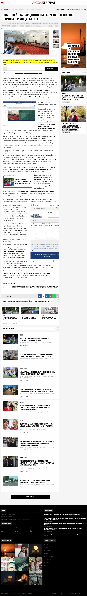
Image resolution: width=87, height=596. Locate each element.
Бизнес (46, 553)
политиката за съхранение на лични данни (28, 73)
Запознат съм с (23, 73)
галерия (46, 544)
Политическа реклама (73, 593)
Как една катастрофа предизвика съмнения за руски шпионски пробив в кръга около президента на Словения (37, 443)
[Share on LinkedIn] (47, 296)
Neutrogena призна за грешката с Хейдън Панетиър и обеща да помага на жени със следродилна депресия (35, 408)
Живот (46, 547)
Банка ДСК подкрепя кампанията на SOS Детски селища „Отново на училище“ (72, 129)
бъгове (31, 301)
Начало (54, 593)
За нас (3, 511)
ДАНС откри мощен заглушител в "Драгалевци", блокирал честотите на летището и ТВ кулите (37, 390)
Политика (47, 550)
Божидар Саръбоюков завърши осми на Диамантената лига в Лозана (34, 339)
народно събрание (14, 301)
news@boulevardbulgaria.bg (25, 519)
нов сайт (4, 301)
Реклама (61, 593)
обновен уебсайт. (33, 80)
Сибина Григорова (6, 516)
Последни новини (8, 329)
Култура (46, 562)
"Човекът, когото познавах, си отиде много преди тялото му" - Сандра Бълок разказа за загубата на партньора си (65, 519)
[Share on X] (43, 296)
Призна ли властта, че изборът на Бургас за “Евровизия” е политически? (62, 514)
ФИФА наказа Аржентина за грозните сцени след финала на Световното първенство (37, 373)
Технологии (47, 559)
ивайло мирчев (39, 301)
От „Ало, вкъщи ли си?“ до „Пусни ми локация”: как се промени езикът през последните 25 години (73, 99)
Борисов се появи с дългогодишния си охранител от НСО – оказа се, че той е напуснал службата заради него (37, 463)
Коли (45, 565)
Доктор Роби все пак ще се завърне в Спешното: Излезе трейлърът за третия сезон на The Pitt (37, 355)
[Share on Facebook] (40, 296)
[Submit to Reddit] (50, 296)
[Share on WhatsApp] (54, 296)
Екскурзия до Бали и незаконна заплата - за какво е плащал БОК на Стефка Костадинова (36, 425)
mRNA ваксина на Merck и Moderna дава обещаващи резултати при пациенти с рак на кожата (65, 524)
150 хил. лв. (49, 301)
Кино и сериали (48, 556)
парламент (24, 301)
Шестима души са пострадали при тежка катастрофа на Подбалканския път (35, 481)
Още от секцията (30, 497)
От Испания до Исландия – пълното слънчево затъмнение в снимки (73, 54)
